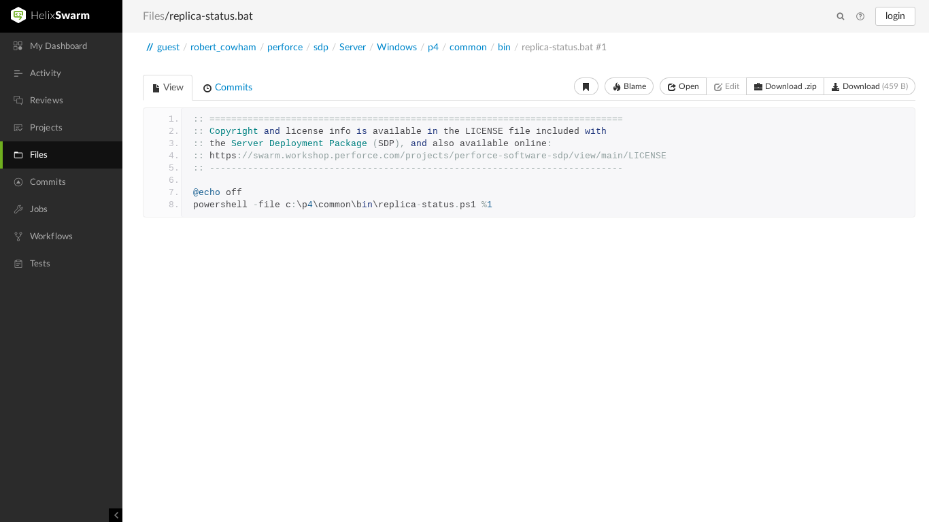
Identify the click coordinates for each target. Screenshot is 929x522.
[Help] (860, 17)
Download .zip (790, 86)
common (468, 47)
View (172, 87)
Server (352, 47)
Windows (397, 47)
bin (504, 47)
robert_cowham (223, 47)
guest (168, 47)
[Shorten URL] (586, 86)
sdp (321, 47)
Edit (731, 86)
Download (874, 86)
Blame (634, 86)
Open (688, 86)
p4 (433, 47)
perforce (285, 47)
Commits (232, 87)
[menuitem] (61, 46)
